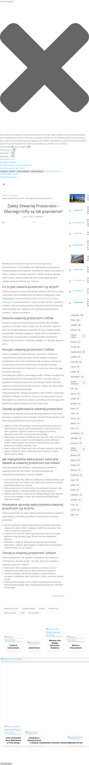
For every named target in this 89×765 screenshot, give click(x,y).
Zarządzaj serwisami (8, 162)
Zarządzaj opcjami (7, 159)
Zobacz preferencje (23, 171)
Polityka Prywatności (8, 177)
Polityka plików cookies (9, 174)
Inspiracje (13, 195)
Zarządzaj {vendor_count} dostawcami (15, 165)
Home (4, 195)
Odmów (12, 171)
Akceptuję (4, 171)
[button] (44, 68)
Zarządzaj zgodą (6, 764)
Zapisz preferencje (37, 171)
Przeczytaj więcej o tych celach (12, 168)
